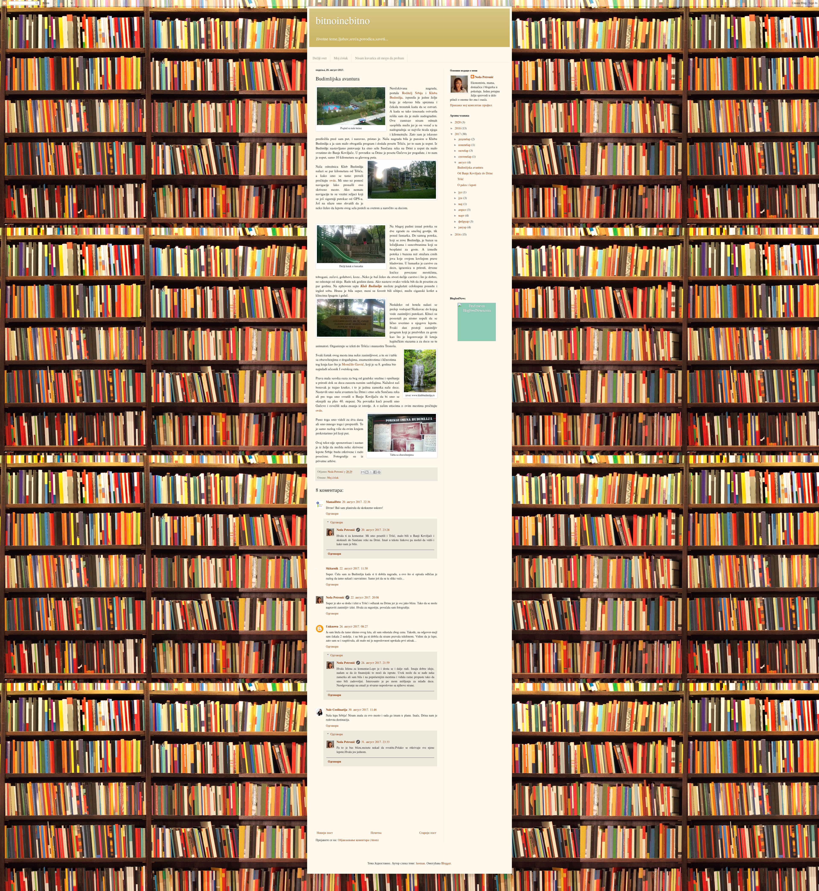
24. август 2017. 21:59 (375, 663)
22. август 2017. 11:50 (354, 568)
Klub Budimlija (371, 286)
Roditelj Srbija (412, 93)
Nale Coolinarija (336, 709)
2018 (458, 128)
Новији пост (325, 833)
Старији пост (427, 833)
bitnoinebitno (343, 20)
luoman (420, 863)
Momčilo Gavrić (353, 364)
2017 (458, 134)
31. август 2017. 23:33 (375, 742)
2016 (458, 234)
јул (460, 192)
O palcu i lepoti (466, 185)
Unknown (332, 626)
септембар (465, 156)
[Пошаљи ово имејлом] (363, 472)
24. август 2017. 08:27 (354, 626)
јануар (462, 227)
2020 (458, 122)
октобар (463, 150)
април (462, 210)
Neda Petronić (346, 529)
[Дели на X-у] (371, 472)
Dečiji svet (320, 58)
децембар (464, 139)
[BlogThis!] (367, 472)
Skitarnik (332, 568)
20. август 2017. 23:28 (375, 530)
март (461, 215)
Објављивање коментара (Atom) (358, 840)
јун (460, 198)
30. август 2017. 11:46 (363, 710)
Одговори (332, 513)
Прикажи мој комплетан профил (471, 105)
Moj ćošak (341, 58)
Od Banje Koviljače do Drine (475, 173)
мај (460, 204)
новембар (464, 145)
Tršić (460, 179)
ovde (333, 180)
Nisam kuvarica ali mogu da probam (379, 58)
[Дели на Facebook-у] (375, 472)
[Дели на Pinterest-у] (379, 472)
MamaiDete (333, 501)
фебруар (464, 221)
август (462, 162)
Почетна (376, 833)
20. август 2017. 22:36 (356, 502)
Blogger (446, 863)
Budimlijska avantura (470, 167)
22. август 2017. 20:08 (365, 597)
